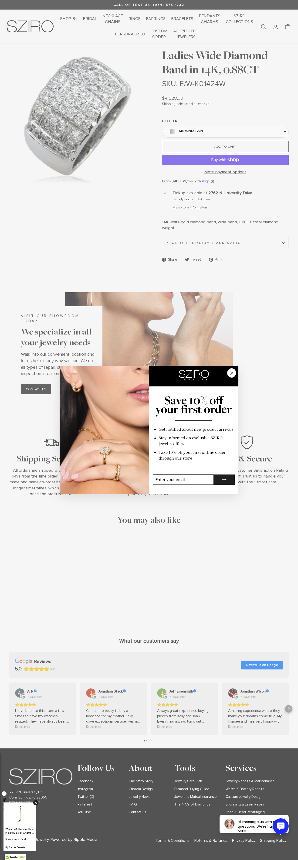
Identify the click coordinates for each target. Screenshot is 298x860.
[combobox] (225, 132)
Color (170, 121)
